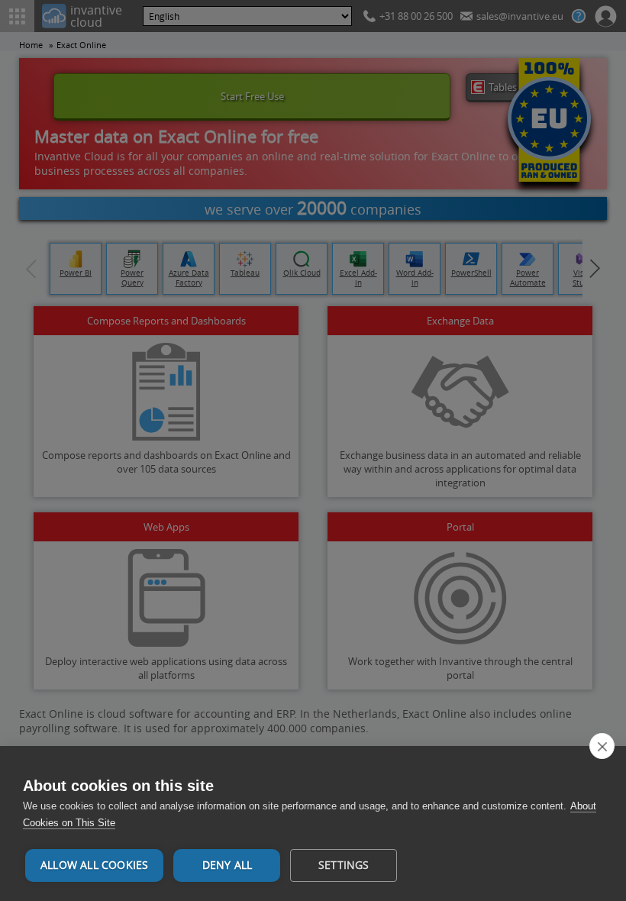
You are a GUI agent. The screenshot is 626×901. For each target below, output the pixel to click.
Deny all (227, 865)
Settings (343, 865)
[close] (602, 746)
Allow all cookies (94, 865)
